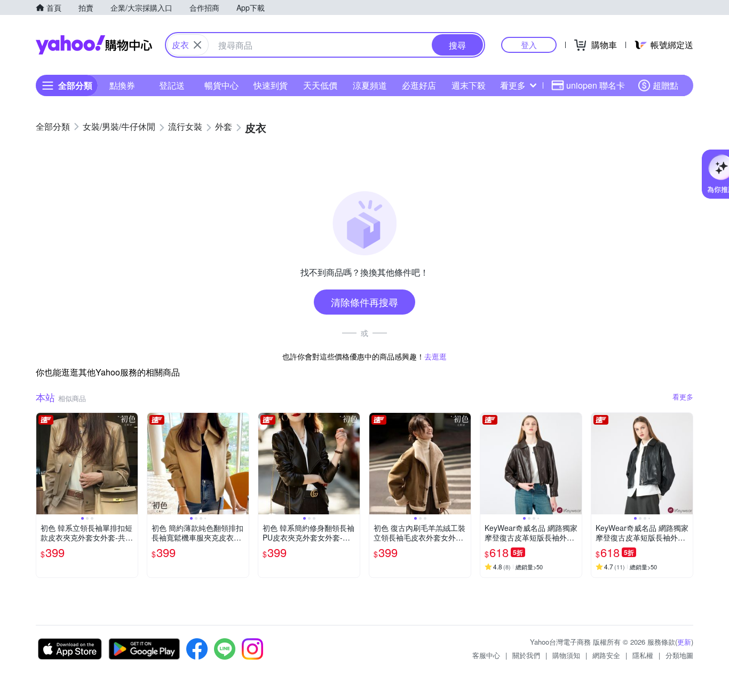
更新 (684, 642)
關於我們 (526, 655)
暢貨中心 (221, 85)
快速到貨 (270, 85)
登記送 (172, 85)
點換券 (122, 85)
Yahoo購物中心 (94, 45)
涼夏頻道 (370, 85)
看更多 (513, 85)
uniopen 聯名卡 (595, 85)
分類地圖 (679, 655)
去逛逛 (435, 356)
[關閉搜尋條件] (197, 44)
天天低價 (320, 85)
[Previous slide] (43, 463)
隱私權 (642, 655)
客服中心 (486, 655)
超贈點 (665, 85)
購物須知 (566, 655)
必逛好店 (419, 85)
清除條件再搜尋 (364, 302)
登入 (529, 44)
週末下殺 (468, 85)
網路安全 (606, 655)
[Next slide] (131, 463)
